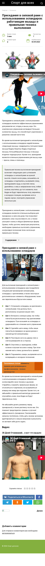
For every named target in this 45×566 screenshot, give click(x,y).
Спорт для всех (22, 3)
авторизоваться (8, 533)
